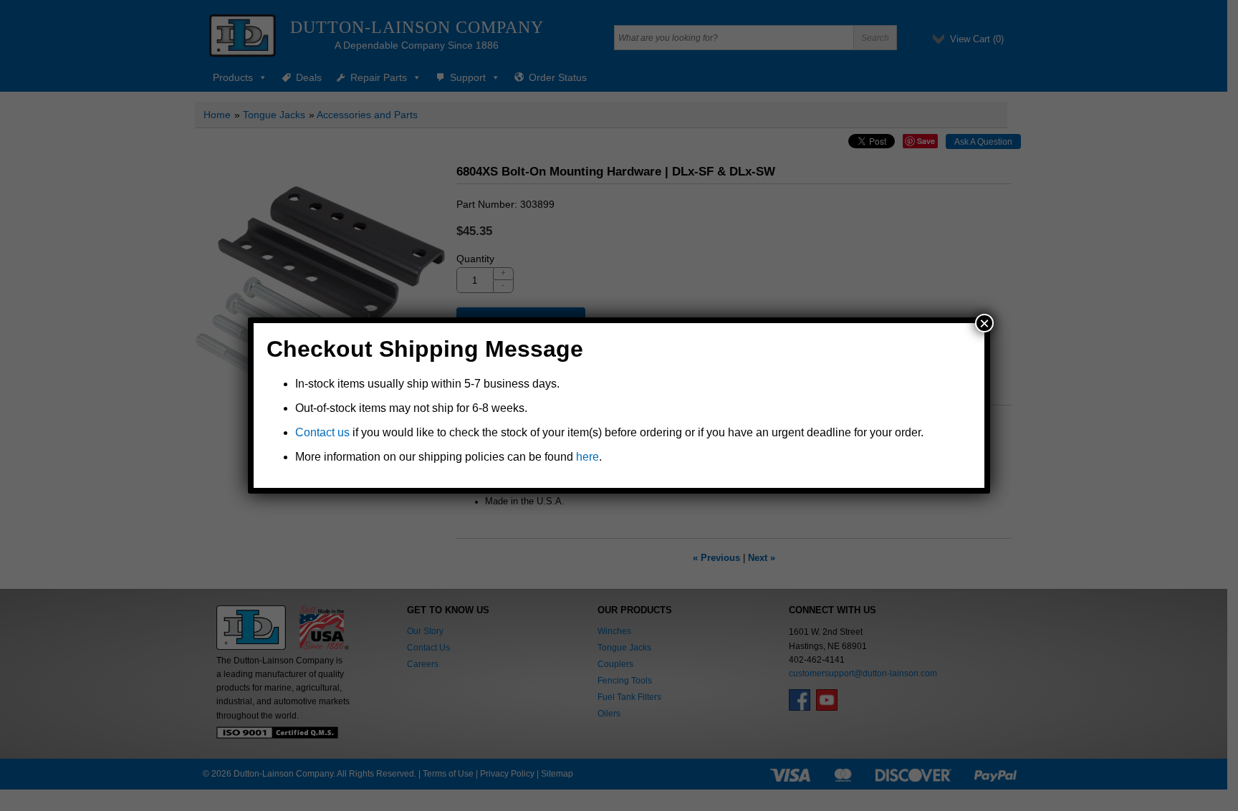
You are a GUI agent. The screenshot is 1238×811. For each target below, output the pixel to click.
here (587, 457)
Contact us (322, 432)
